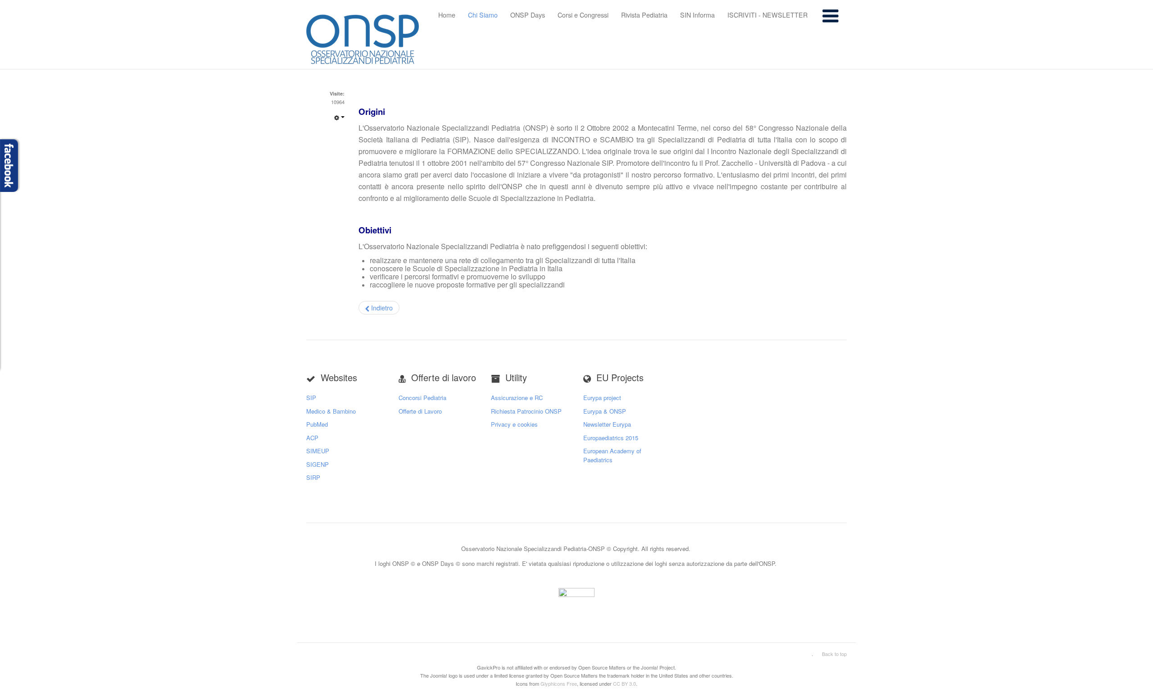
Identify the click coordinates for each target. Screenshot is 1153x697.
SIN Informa (697, 14)
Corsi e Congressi (583, 14)
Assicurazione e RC (517, 397)
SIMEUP (317, 450)
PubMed (317, 424)
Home (446, 14)
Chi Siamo (483, 14)
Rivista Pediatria (644, 14)
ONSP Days (527, 14)
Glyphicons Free (558, 683)
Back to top (834, 653)
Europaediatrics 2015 (610, 437)
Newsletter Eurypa (607, 424)
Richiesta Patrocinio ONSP (526, 411)
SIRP (313, 477)
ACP (312, 437)
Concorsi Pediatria (422, 397)
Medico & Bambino (331, 411)
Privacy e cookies (514, 424)
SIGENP (317, 464)
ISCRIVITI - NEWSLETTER (767, 14)
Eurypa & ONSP (604, 411)
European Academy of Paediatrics (612, 455)
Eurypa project (602, 397)
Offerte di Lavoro (420, 411)
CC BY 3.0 (624, 683)
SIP (311, 397)
